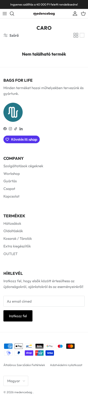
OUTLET (10, 253)
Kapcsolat (11, 196)
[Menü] (4, 13)
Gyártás (10, 181)
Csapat (9, 188)
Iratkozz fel (18, 316)
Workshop (11, 173)
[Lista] (82, 35)
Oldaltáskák (13, 231)
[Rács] (75, 35)
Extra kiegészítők (17, 246)
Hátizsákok (12, 223)
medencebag (23, 392)
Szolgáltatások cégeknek (23, 166)
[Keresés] (14, 13)
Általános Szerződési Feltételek (24, 365)
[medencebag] (44, 13)
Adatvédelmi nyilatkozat (66, 365)
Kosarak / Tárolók (17, 238)
